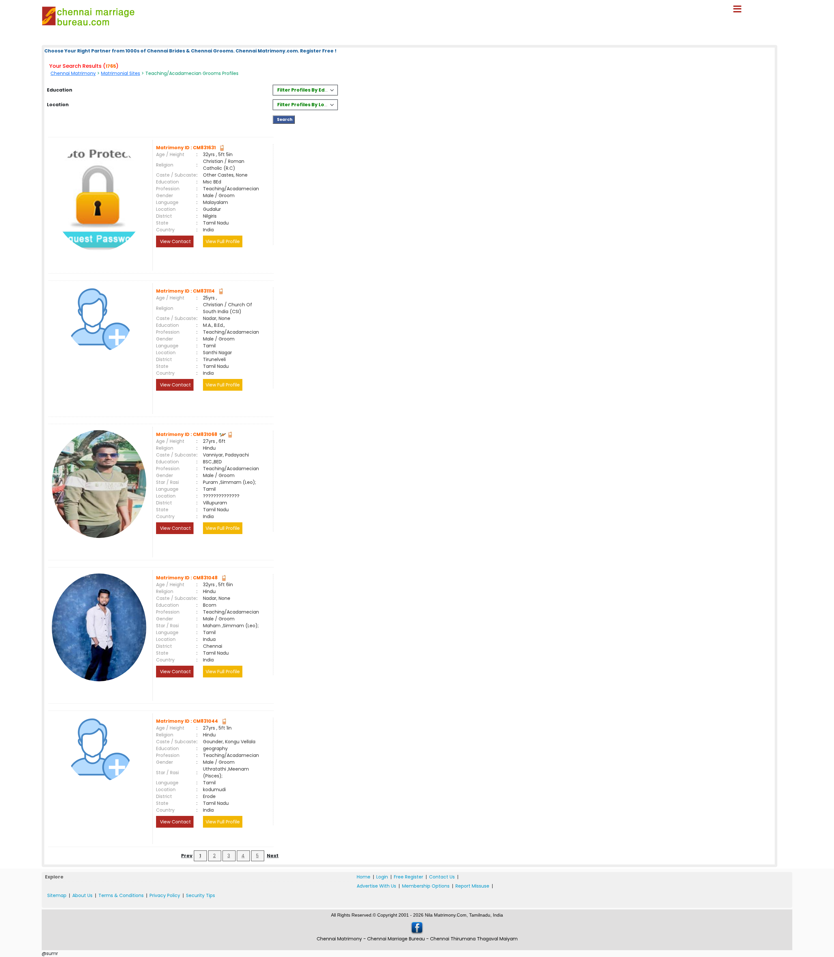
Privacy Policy (165, 895)
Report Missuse (472, 886)
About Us (82, 895)
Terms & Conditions (121, 895)
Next (273, 855)
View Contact (175, 241)
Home (363, 877)
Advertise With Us (376, 886)
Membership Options (426, 886)
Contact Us (442, 877)
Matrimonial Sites (120, 73)
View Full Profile (223, 241)
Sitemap (56, 895)
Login (382, 877)
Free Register (408, 877)
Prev (187, 855)
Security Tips (200, 895)
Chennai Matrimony (73, 73)
